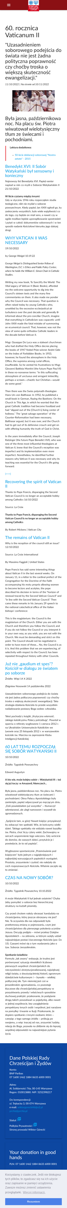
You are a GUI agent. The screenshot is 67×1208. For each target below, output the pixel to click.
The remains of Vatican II (27, 538)
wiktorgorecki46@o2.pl (30, 1107)
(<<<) (8, 474)
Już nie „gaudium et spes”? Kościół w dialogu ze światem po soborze (31, 668)
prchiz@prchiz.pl (18, 1111)
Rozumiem (33, 1201)
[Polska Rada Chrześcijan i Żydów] (33, 7)
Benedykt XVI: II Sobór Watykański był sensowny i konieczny (29, 171)
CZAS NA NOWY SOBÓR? (29, 878)
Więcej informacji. (34, 1192)
